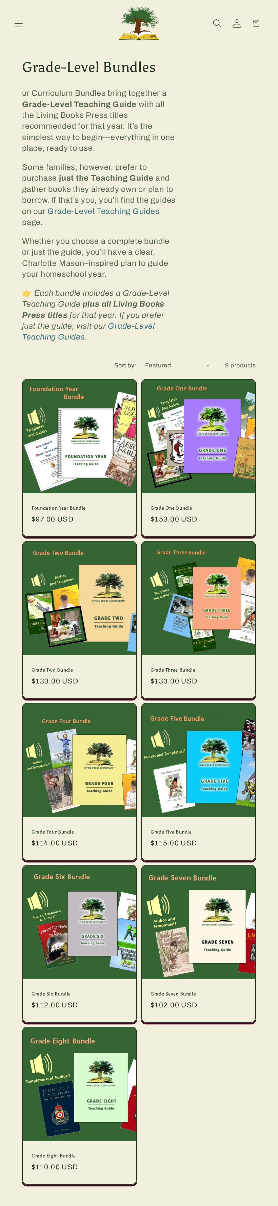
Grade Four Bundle (53, 832)
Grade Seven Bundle (173, 994)
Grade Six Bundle (51, 994)
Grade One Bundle (171, 508)
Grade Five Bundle (171, 832)
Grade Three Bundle (173, 670)
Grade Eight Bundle (54, 1156)
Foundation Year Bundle (59, 508)
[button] (18, 23)
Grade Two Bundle (52, 670)
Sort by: (125, 365)
